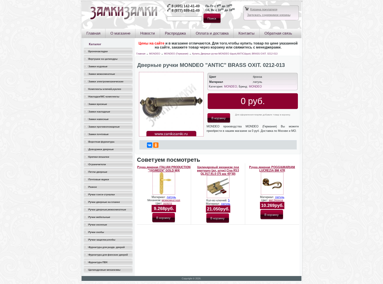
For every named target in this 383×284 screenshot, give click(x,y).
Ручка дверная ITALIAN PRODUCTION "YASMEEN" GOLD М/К (163, 168)
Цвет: (159, 203)
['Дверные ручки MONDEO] (171, 135)
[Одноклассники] (155, 145)
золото (167, 203)
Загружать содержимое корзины (268, 15)
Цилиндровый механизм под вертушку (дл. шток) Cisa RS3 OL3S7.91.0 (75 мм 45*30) (218, 170)
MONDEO (154, 53)
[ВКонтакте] (149, 145)
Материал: (159, 197)
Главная (140, 53)
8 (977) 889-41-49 (186, 10)
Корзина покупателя (263, 9)
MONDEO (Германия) (176, 53)
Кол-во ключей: (217, 200)
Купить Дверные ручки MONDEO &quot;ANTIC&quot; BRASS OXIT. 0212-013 (234, 53)
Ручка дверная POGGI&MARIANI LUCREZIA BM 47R (272, 168)
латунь (171, 197)
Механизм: (154, 200)
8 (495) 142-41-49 (186, 6)
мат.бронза (276, 200)
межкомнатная (171, 200)
